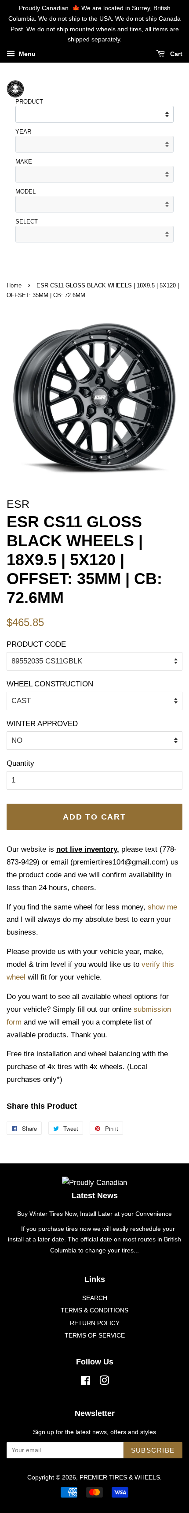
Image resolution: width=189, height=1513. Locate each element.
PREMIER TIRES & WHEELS (120, 1477)
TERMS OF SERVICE (95, 1335)
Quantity (20, 763)
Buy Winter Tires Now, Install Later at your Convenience (94, 1213)
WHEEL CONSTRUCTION (50, 684)
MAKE (23, 161)
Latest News (95, 1195)
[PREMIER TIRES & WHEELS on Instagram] (104, 1382)
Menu (26, 54)
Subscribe (153, 1450)
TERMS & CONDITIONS (94, 1310)
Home (14, 285)
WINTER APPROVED (42, 723)
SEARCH (94, 1297)
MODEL (25, 191)
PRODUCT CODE (36, 644)
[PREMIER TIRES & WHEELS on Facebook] (85, 1382)
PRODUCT (29, 101)
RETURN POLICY (95, 1323)
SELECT (26, 221)
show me (162, 907)
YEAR (23, 131)
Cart (175, 54)
